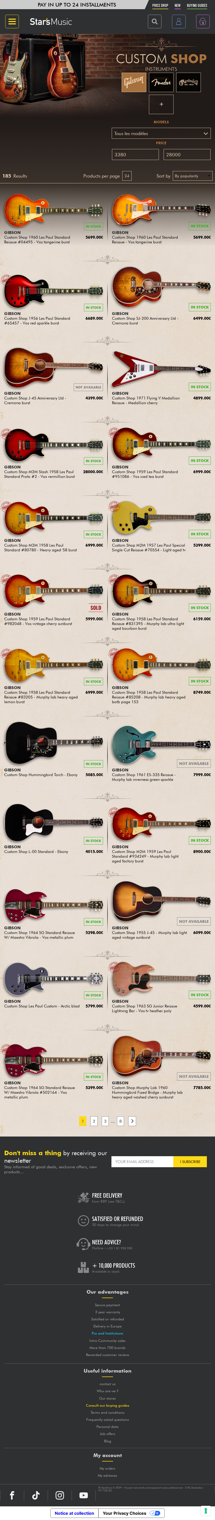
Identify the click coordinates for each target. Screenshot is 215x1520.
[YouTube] (83, 1495)
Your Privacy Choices (124, 1513)
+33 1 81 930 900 (119, 1248)
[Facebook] (12, 1495)
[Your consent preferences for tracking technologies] (206, 1511)
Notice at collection (74, 1513)
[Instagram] (60, 1495)
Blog (107, 1441)
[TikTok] (36, 1495)
